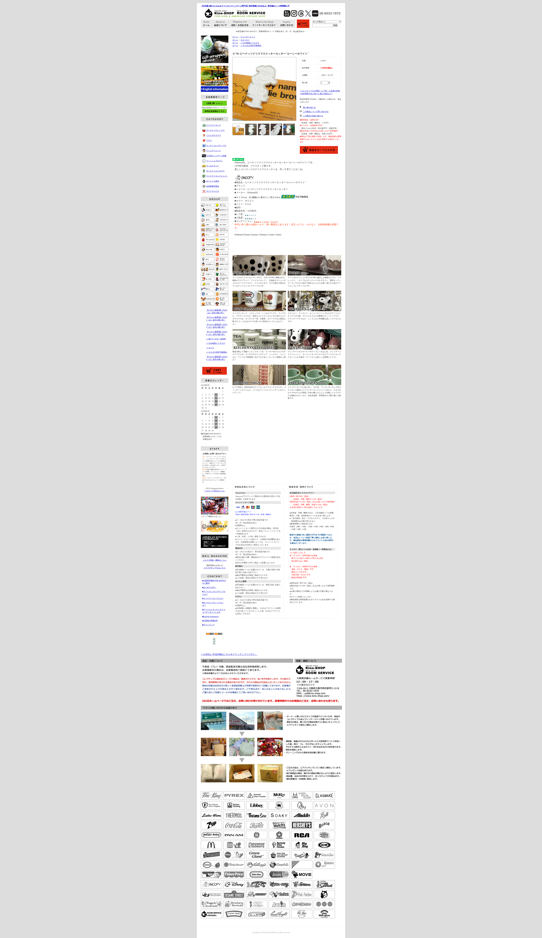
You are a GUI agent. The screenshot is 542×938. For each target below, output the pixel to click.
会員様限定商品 (212, 186)
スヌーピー (245, 40)
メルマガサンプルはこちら (215, 568)
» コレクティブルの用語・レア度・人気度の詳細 (320, 91)
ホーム (235, 37)
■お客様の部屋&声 (210, 621)
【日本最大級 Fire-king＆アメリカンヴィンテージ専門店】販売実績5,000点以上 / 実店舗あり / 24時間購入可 (245, 6)
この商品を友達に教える (313, 116)
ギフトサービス (212, 191)
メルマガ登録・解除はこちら (215, 560)
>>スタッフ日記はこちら (214, 491)
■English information (210, 616)
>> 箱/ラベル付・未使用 (216, 339)
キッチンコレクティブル (216, 146)
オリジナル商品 (212, 181)
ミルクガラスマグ (213, 135)
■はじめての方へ (209, 587)
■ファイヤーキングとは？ (213, 598)
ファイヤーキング (213, 125)
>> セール (210, 348)
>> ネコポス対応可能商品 (216, 352)
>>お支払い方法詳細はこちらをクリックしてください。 (229, 654)
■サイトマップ (208, 625)
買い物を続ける (309, 107)
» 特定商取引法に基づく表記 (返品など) (316, 94)
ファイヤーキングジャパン (217, 176)
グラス (209, 140)
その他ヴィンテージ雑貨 (216, 156)
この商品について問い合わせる (316, 111)
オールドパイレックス (215, 130)
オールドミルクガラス (215, 171)
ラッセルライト (212, 166)
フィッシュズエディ (214, 161)
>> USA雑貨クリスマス (215, 343)
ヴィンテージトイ (213, 151)
